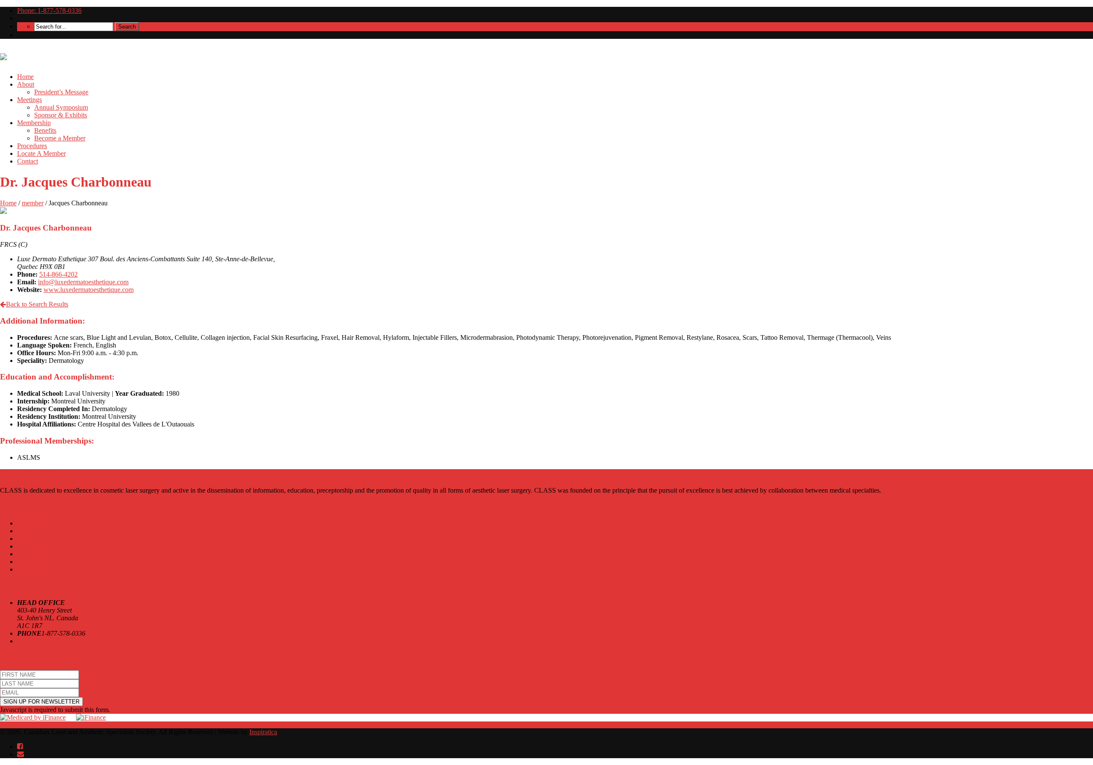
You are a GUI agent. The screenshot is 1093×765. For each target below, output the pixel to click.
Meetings (29, 99)
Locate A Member (41, 153)
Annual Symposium (61, 107)
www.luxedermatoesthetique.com (89, 289)
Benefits (45, 130)
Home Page (33, 523)
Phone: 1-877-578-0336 (49, 10)
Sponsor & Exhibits (60, 115)
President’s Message (61, 92)
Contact (27, 161)
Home (25, 76)
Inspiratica (263, 732)
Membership (34, 122)
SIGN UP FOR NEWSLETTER (41, 701)
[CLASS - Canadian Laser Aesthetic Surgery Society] (3, 55)
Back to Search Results (37, 304)
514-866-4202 (58, 274)
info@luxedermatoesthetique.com (83, 282)
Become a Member (59, 138)
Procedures (32, 145)
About (25, 84)
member (33, 203)
